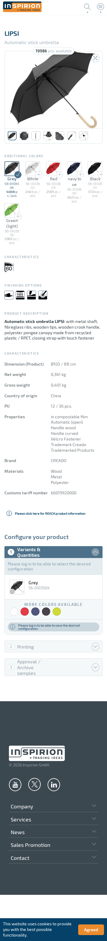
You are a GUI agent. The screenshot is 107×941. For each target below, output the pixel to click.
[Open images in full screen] (95, 58)
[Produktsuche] (87, 6)
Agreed (91, 929)
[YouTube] (15, 784)
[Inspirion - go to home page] (22, 10)
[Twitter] (34, 784)
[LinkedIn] (54, 784)
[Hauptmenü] (100, 6)
